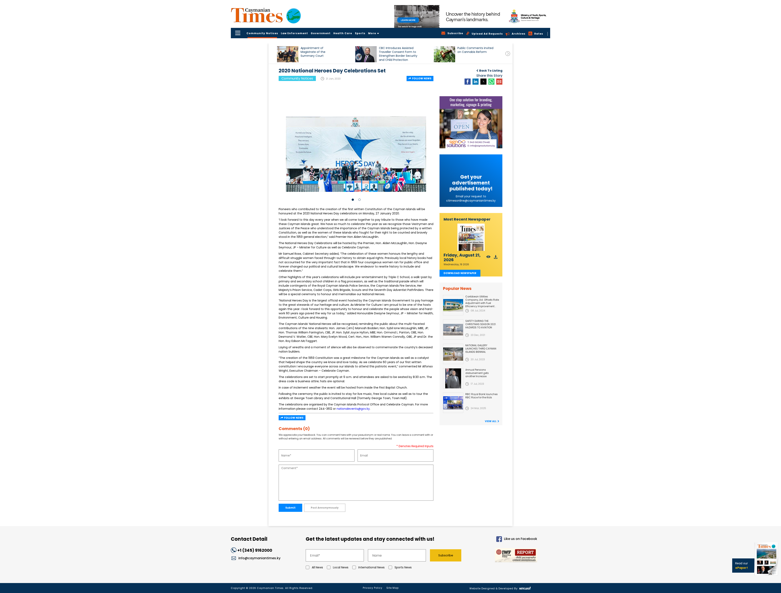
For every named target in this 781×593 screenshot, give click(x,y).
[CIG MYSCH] (472, 16)
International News (371, 567)
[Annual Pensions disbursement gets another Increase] (453, 378)
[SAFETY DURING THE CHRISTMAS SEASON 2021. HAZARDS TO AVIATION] (453, 330)
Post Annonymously (325, 507)
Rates (538, 33)
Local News (340, 567)
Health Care (342, 33)
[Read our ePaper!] (767, 576)
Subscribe (445, 555)
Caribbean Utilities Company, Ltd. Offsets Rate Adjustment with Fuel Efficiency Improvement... (482, 301)
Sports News (403, 567)
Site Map (392, 588)
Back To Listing (490, 71)
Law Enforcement (294, 33)
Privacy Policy (372, 588)
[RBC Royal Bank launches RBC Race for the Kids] (453, 403)
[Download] (495, 258)
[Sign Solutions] (471, 122)
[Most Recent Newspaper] (471, 237)
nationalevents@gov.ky (353, 409)
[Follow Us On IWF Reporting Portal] (502, 556)
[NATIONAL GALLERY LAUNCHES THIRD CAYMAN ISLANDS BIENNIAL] (453, 354)
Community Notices (262, 33)
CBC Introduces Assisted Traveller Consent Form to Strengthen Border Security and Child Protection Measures (398, 53)
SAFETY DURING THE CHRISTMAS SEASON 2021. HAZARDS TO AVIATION (480, 324)
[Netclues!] (525, 588)
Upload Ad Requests (487, 33)
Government (321, 33)
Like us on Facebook (520, 539)
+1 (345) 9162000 (254, 550)
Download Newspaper (460, 273)
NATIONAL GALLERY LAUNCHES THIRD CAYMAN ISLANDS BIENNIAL (480, 349)
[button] (287, 54)
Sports (360, 33)
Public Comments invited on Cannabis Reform (475, 50)
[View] (488, 258)
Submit (290, 507)
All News (317, 567)
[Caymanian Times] (266, 15)
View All (490, 421)
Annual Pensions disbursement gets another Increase (477, 373)
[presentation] (507, 53)
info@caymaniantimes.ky (259, 558)
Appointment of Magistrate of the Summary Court (313, 52)
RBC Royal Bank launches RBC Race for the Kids (481, 395)
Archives (518, 33)
